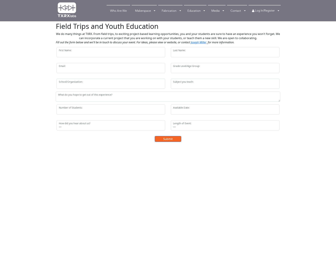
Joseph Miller (198, 42)
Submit (168, 139)
